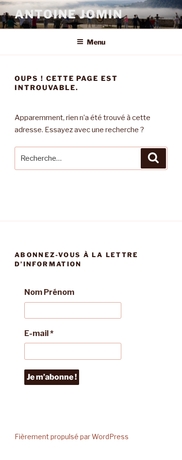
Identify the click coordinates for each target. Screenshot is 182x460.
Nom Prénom (49, 292)
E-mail (38, 333)
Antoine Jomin (69, 14)
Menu (96, 42)
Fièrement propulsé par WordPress (72, 436)
